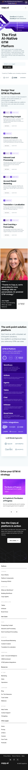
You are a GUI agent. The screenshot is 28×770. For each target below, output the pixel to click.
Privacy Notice (7, 756)
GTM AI (3, 733)
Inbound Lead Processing (8, 628)
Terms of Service (16, 756)
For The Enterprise (6, 694)
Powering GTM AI (6, 581)
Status (23, 756)
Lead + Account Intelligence (9, 655)
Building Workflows (6, 593)
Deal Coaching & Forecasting (9, 632)
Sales (2, 679)
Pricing (3, 729)
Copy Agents (5, 596)
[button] (11, 512)
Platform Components (7, 578)
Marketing (4, 676)
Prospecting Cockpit (7, 625)
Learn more (14, 125)
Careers (3, 736)
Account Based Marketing (8, 640)
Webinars (3, 701)
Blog (2, 691)
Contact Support (5, 712)
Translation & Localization (8, 647)
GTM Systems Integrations (8, 662)
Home (3, 726)
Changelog (4, 716)
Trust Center (4, 697)
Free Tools (4, 739)
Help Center (4, 709)
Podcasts (3, 742)
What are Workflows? (7, 590)
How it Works (5, 575)
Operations (4, 682)
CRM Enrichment (6, 659)
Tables (3, 605)
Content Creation (6, 644)
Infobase (3, 608)
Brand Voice (4, 612)
